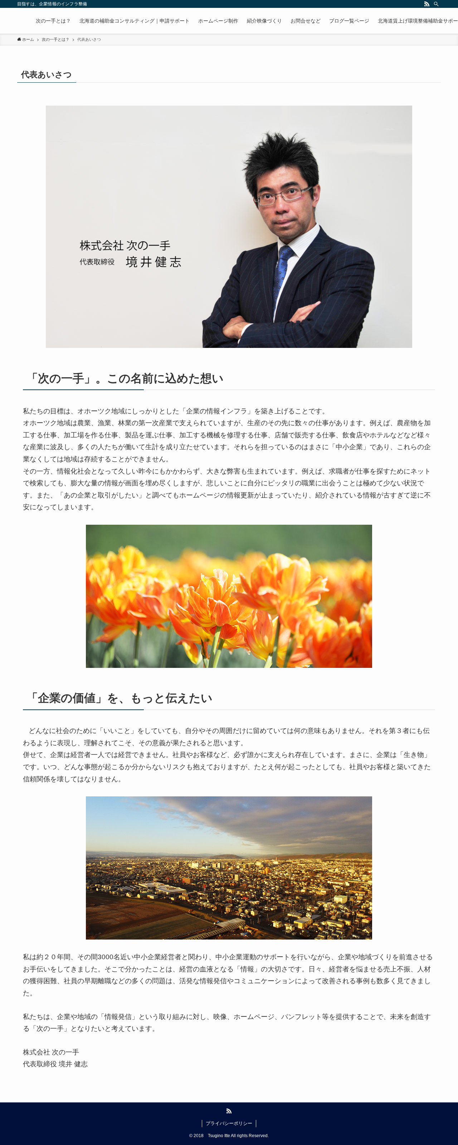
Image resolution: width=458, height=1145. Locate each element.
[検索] (436, 4)
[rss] (427, 4)
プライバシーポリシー (229, 1123)
